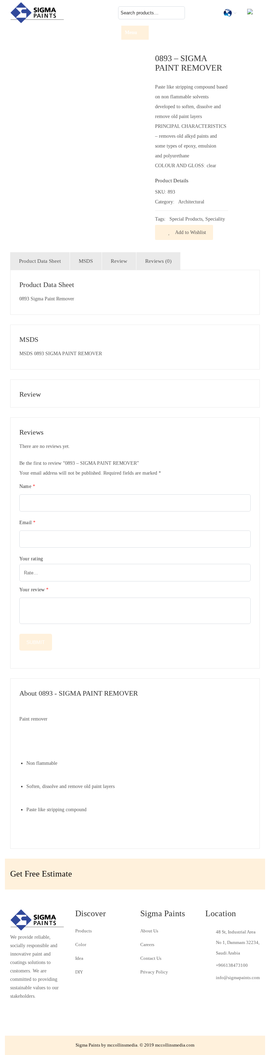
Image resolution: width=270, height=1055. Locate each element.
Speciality (215, 219)
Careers (147, 944)
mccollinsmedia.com (174, 1045)
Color (80, 944)
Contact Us (150, 958)
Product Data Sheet (40, 261)
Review (119, 261)
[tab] (40, 261)
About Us (149, 930)
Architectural (191, 201)
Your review (34, 589)
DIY (79, 972)
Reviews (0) (158, 261)
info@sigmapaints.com (238, 977)
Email (27, 522)
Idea (79, 958)
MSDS (86, 261)
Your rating (31, 558)
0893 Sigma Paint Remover (46, 298)
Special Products (185, 219)
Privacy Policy (154, 972)
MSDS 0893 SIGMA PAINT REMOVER (60, 353)
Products (83, 930)
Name (27, 486)
